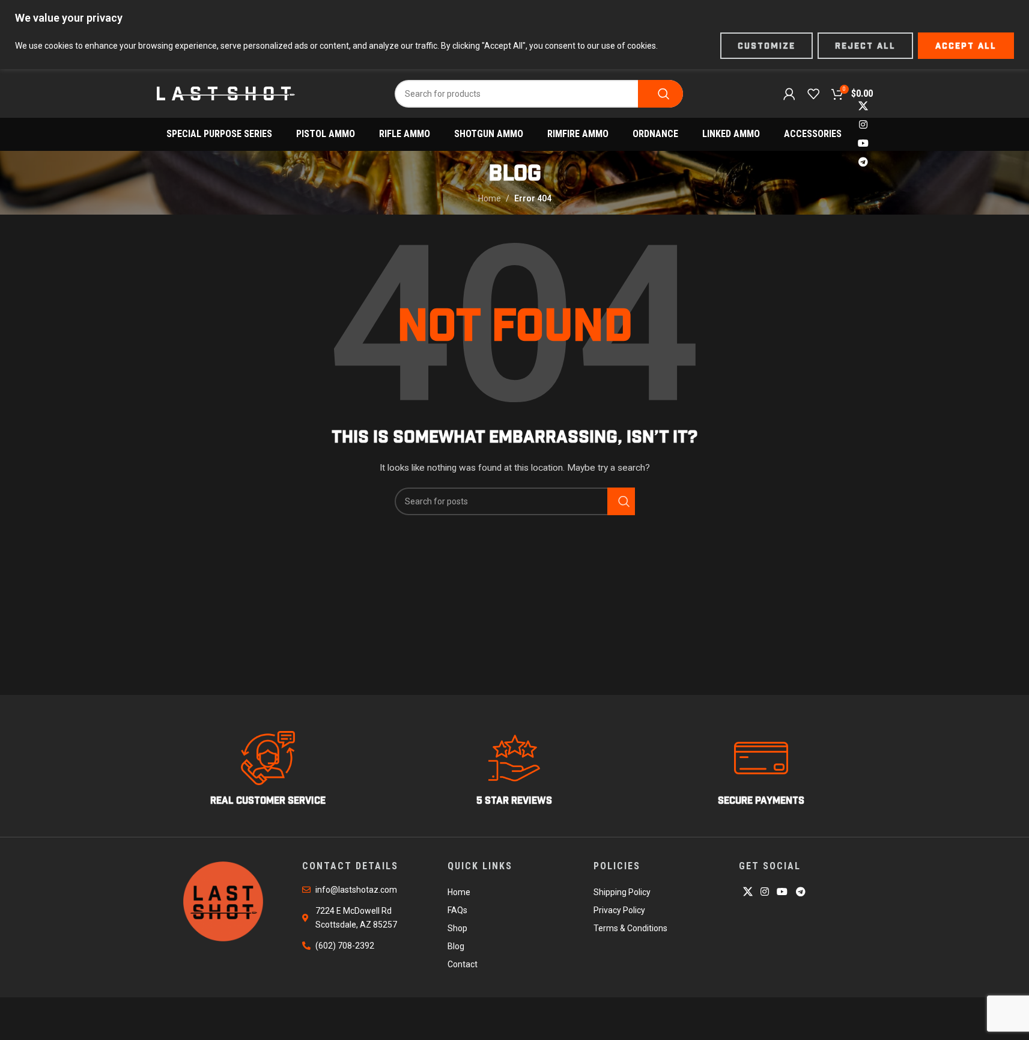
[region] (514, 34)
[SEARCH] (660, 94)
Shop (457, 928)
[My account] (789, 94)
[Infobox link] (268, 769)
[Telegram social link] (863, 162)
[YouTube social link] (863, 144)
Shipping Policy (622, 892)
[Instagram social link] (863, 124)
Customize (766, 45)
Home (489, 198)
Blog (456, 946)
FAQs (457, 910)
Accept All (966, 45)
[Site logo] (226, 92)
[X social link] (863, 106)
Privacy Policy (619, 910)
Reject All (865, 45)
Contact (463, 964)
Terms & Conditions (630, 928)
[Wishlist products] (813, 94)
